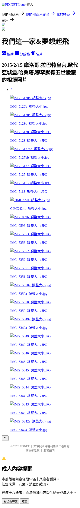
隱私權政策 (32, 450)
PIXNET (24, 446)
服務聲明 (49, 450)
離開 (24, 501)
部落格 (25, 54)
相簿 (11, 54)
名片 (39, 54)
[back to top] (5, 438)
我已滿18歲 (10, 501)
